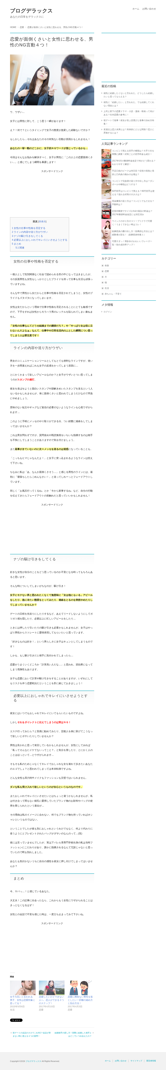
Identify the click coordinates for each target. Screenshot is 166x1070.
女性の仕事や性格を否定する (28, 228)
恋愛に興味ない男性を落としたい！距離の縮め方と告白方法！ (80, 1000)
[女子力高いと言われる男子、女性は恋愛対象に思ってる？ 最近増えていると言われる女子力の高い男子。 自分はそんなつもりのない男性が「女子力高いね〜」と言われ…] (23, 988)
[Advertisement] (52, 194)
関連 (20, 247)
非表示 (42, 221)
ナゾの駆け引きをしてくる (27, 236)
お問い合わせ (149, 8)
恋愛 (107, 271)
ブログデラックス (31, 11)
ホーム (135, 8)
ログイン (108, 312)
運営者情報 (151, 1061)
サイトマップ (136, 1061)
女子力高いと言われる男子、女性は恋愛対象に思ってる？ (22, 1000)
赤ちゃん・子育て (113, 294)
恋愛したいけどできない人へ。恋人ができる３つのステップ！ (51, 1000)
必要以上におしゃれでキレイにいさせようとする (39, 239)
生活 (107, 288)
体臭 (107, 265)
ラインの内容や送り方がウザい (30, 232)
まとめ (16, 243)
